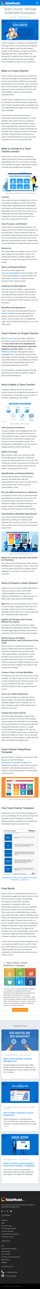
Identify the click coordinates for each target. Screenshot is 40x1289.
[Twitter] (5, 1211)
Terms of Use (5, 1254)
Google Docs (24, 880)
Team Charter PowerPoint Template (14, 763)
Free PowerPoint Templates (10, 1234)
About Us (4, 1220)
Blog (2, 1223)
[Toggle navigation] (35, 2)
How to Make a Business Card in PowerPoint (18, 1113)
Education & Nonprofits (9, 1249)
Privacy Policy (5, 1251)
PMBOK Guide (6, 352)
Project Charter (12, 338)
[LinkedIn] (2, 1211)
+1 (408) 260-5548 (11, 1272)
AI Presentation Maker (8, 1228)
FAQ (2, 1246)
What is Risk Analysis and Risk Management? (17, 1059)
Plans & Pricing (6, 1226)
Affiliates (4, 1262)
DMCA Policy (5, 1260)
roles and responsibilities (10, 273)
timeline (4, 313)
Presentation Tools (7, 1237)
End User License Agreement (10, 1257)
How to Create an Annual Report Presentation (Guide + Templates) (19, 1164)
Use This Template (20, 1010)
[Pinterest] (11, 1211)
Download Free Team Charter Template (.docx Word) (19, 878)
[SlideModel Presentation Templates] (12, 3)
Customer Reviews (7, 1231)
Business (13, 17)
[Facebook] (8, 1211)
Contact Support (11, 1276)
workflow (11, 313)
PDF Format (15, 880)
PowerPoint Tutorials (18, 1107)
